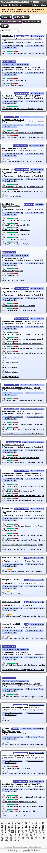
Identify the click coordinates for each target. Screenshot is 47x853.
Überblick (7, 17)
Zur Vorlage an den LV (37, 558)
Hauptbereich (40, 204)
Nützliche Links (16, 5)
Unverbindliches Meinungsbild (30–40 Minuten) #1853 (22, 708)
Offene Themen (22, 17)
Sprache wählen (40, 5)
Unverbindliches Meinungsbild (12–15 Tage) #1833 (21, 684)
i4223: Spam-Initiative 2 (10, 362)
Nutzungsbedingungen (20, 847)
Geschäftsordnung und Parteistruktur (32, 728)
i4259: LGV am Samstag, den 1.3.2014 (16, 220)
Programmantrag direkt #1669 (13, 445)
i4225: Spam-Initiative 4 (10, 372)
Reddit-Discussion (10, 48)
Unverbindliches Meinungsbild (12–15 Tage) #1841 (21, 321)
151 (6, 840)
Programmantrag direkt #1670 (13, 411)
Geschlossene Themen (12, 21)
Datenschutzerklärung (35, 847)
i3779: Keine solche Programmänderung (16, 768)
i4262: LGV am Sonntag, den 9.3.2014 (16, 244)
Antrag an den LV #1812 (11, 624)
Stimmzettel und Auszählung (14, 46)
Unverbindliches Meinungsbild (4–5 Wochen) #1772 (21, 784)
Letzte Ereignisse (33, 21)
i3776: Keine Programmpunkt (12, 271)
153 (15, 840)
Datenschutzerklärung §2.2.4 (23, 851)
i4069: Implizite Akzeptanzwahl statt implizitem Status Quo (23, 496)
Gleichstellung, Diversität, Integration (32, 385)
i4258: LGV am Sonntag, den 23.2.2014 (16, 225)
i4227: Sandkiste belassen (11, 196)
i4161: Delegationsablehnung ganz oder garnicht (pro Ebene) (23, 545)
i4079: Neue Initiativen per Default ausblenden (18, 306)
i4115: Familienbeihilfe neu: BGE (13, 816)
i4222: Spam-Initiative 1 (10, 358)
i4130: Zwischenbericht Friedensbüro (15, 594)
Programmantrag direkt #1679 (13, 120)
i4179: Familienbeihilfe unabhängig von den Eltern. (20, 811)
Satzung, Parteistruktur (36, 145)
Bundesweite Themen (22, 36)
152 (11, 840)
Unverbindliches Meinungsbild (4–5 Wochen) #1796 (21, 96)
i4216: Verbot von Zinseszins (12, 85)
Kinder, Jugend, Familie (36, 781)
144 (23, 838)
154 (19, 840)
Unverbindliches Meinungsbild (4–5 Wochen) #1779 (21, 473)
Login (5, 5)
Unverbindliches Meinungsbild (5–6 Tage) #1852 (11, 205)
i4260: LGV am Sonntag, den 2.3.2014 (16, 230)
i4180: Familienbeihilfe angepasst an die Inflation (19, 802)
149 (44, 838)
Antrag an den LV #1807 (11, 580)
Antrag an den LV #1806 (11, 557)
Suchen (36, 2)
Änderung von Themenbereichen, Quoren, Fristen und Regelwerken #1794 (22, 171)
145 (27, 838)
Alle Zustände (6, 31)
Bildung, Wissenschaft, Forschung (33, 442)
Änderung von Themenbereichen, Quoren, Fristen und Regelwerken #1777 (22, 510)
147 (36, 838)
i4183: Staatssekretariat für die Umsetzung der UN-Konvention (24, 697)
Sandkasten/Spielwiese (36, 705)
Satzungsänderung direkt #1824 (14, 148)
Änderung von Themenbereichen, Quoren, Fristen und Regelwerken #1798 (22, 38)
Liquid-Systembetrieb (37, 36)
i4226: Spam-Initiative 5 (10, 377)
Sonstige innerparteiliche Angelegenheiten (15, 649)
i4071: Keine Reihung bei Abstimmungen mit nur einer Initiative (24, 500)
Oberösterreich (29, 204)
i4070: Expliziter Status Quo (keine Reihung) (18, 491)
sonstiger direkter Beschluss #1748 (15, 652)
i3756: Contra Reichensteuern (13, 280)
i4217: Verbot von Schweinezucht (14, 80)
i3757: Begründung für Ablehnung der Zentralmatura (20, 458)
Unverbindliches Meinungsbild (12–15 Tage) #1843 (21, 67)
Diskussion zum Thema (35, 46)
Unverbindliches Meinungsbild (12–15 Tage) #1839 (21, 388)
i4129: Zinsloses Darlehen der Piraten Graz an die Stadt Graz (24, 572)
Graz (26, 558)
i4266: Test (6, 720)
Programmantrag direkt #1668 (13, 258)
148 (40, 838)
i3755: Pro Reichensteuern (11, 275)
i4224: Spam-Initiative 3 (10, 367)
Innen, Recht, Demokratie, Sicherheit (32, 117)
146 (31, 838)
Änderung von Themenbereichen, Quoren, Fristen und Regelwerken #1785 (22, 290)
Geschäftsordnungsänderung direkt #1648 (18, 756)
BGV (5, 26)
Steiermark (15, 728)
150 (2, 840)
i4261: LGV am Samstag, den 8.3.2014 (16, 239)
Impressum (8, 847)
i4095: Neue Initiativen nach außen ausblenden (19, 310)
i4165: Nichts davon (9, 531)
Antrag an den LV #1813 (11, 602)
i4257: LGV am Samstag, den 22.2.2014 (16, 234)
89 (29, 831)
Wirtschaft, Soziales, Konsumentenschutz (15, 64)
